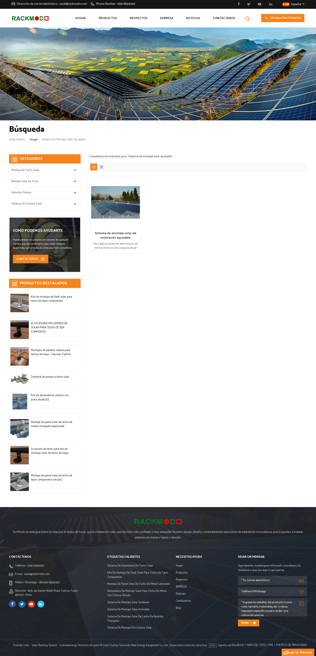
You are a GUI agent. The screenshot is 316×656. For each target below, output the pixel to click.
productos (108, 18)
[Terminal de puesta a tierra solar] (19, 379)
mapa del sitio (256, 645)
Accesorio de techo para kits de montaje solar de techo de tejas (49, 451)
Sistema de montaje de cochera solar (129, 628)
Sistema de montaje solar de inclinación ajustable (115, 235)
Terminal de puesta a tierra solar (50, 377)
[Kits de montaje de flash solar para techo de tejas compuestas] (19, 303)
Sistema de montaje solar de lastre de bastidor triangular (135, 619)
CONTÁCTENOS (28, 259)
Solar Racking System (44, 645)
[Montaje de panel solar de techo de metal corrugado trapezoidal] (19, 428)
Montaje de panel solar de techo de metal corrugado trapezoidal (51, 424)
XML (270, 645)
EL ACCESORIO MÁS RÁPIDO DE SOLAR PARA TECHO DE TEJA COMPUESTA (49, 327)
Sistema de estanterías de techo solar (130, 566)
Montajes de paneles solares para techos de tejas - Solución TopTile (51, 352)
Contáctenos (224, 18)
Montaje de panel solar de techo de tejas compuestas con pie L (51, 478)
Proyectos (138, 18)
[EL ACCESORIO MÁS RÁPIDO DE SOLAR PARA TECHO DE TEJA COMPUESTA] (19, 329)
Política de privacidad (291, 645)
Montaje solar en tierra (24, 181)
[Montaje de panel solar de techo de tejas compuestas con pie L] (19, 482)
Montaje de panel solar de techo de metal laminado (138, 584)
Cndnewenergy (68, 645)
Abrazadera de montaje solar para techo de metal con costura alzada (136, 593)
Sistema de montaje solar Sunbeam (128, 602)
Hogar (80, 18)
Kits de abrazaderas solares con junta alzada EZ (50, 397)
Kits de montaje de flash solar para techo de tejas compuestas (51, 299)
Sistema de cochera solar (26, 203)
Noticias (193, 18)
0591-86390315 (126, 4)
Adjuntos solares (21, 192)
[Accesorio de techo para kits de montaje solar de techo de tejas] (19, 455)
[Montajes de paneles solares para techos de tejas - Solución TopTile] (19, 356)
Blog (178, 608)
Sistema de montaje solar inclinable (128, 610)
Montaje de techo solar (25, 170)
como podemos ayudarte (38, 231)
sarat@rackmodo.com (73, 4)
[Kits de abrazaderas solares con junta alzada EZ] (19, 401)
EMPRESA (166, 18)
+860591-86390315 (49, 582)
